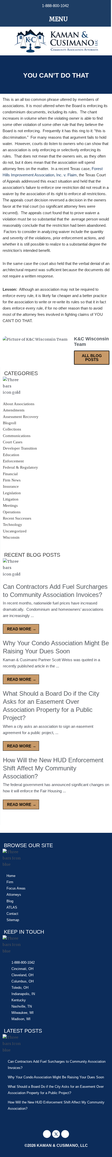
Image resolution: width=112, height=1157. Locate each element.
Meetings (10, 505)
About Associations (18, 404)
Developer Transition (20, 448)
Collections (12, 429)
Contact (12, 914)
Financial (10, 474)
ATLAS (12, 907)
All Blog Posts (92, 357)
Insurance (11, 486)
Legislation (12, 493)
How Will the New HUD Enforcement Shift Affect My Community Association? (53, 768)
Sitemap (13, 920)
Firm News (12, 480)
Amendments (13, 410)
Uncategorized (15, 531)
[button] (55, 19)
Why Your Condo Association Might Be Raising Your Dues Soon (56, 1077)
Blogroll (9, 423)
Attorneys (14, 895)
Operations (12, 512)
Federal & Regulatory (20, 467)
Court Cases (12, 442)
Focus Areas (16, 888)
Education (11, 455)
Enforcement (13, 461)
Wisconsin (11, 537)
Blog (10, 901)
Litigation (10, 499)
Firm (10, 882)
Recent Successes (17, 518)
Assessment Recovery (21, 417)
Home (11, 876)
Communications (16, 436)
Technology (12, 524)
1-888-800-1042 (55, 6)
